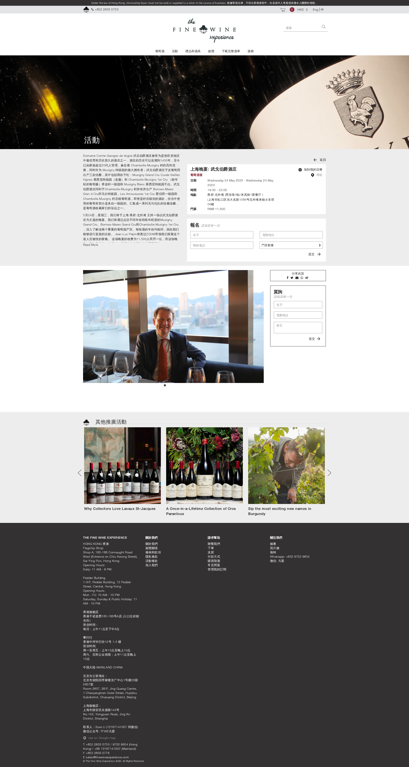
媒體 (211, 51)
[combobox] (291, 245)
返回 (322, 159)
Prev (81, 472)
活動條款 (151, 561)
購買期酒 (214, 561)
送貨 (211, 552)
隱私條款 (151, 556)
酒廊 (251, 51)
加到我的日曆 (313, 169)
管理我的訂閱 (217, 569)
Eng (315, 9)
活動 (175, 51)
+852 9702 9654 (298, 556)
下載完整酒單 (231, 51)
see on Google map (101, 738)
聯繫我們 (214, 543)
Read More (90, 244)
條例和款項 (153, 552)
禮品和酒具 (193, 51)
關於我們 (151, 543)
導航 (319, 175)
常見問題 (214, 565)
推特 (273, 552)
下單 (211, 548)
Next (327, 472)
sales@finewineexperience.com (107, 757)
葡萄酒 (160, 51)
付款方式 (214, 556)
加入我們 (151, 565)
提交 (311, 254)
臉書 (273, 543)
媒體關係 (151, 548)
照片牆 (274, 548)
